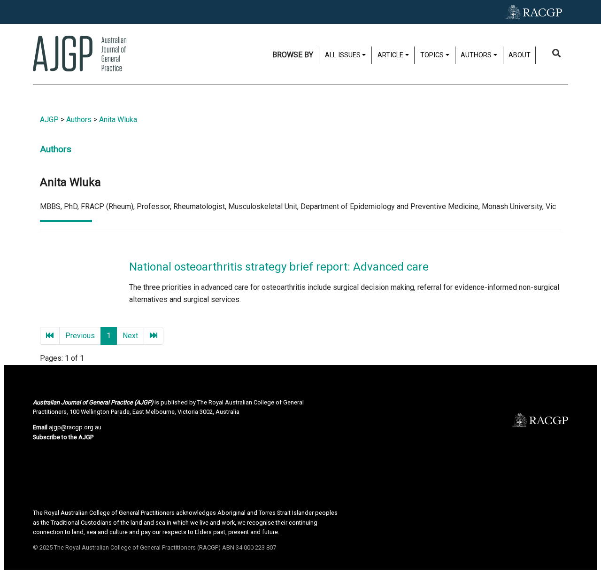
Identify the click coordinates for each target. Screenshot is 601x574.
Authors (79, 119)
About (520, 55)
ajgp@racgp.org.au (75, 427)
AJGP (49, 119)
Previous (80, 335)
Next (130, 335)
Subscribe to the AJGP (63, 437)
